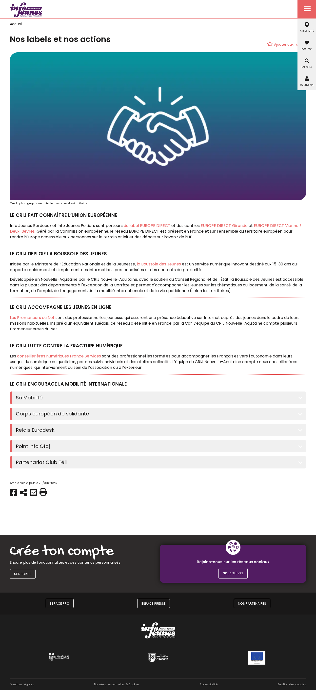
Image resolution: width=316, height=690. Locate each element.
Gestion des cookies (291, 684)
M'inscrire (22, 574)
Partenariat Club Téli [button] (41, 462)
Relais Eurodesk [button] (35, 430)
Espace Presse (153, 603)
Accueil (16, 23)
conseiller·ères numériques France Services (59, 356)
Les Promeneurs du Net (32, 317)
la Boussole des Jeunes (158, 264)
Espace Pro (59, 603)
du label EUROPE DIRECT (147, 225)
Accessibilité (208, 684)
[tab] (159, 398)
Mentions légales (22, 684)
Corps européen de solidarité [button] (52, 413)
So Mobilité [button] (29, 397)
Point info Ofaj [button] (33, 446)
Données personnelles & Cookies (117, 684)
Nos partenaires (252, 603)
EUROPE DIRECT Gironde (224, 225)
